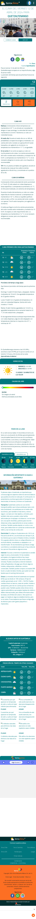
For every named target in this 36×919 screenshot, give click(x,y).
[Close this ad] (34, 909)
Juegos (33, 852)
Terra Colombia (18, 847)
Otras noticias (18, 856)
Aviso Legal (9, 877)
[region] (18, 48)
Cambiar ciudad (11, 40)
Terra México (31, 847)
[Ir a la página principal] (10, 3)
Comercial (14, 863)
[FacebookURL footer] (12, 895)
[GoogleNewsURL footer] (23, 895)
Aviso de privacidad (18, 877)
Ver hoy (25, 40)
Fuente (28, 66)
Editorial (22, 863)
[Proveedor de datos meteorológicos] (18, 904)
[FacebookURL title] (12, 59)
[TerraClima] (29, 3)
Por (32, 63)
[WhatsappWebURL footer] (18, 895)
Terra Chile (4, 847)
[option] (6, 103)
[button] (34, 3)
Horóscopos (18, 852)
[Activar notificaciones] (33, 915)
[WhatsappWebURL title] (18, 59)
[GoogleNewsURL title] (23, 59)
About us (27, 877)
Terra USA (4, 852)
